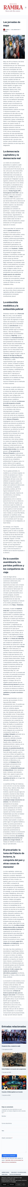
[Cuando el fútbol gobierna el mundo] (14, 1082)
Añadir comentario (7, 1138)
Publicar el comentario (9, 1155)
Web (3, 1130)
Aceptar (4, 1184)
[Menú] (25, 7)
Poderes (5, 31)
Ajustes (18, 1184)
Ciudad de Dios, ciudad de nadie (11, 1046)
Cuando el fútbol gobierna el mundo (12, 1092)
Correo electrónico (7, 1123)
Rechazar (12, 1184)
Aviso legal (5, 1174)
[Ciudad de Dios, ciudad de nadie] (14, 1037)
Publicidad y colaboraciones (18, 1172)
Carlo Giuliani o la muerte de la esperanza (14, 1069)
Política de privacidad (15, 1174)
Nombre (4, 1116)
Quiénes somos (5, 1172)
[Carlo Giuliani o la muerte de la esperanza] (14, 1060)
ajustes (14, 1181)
